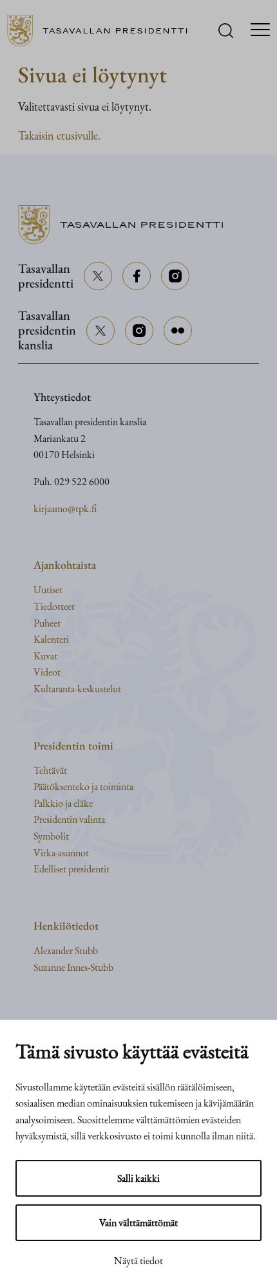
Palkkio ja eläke (63, 803)
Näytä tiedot (138, 1260)
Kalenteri (51, 639)
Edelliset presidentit (71, 869)
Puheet (47, 623)
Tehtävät (50, 770)
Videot (47, 672)
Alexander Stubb (65, 950)
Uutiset (47, 589)
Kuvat (45, 656)
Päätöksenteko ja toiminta (83, 786)
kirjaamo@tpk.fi (65, 508)
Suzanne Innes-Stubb (73, 967)
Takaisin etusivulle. (59, 135)
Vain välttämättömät (138, 1222)
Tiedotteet (54, 606)
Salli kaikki (138, 1178)
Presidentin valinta (69, 819)
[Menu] (260, 31)
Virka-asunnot (61, 853)
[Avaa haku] (226, 30)
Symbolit (51, 836)
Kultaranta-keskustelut (77, 688)
